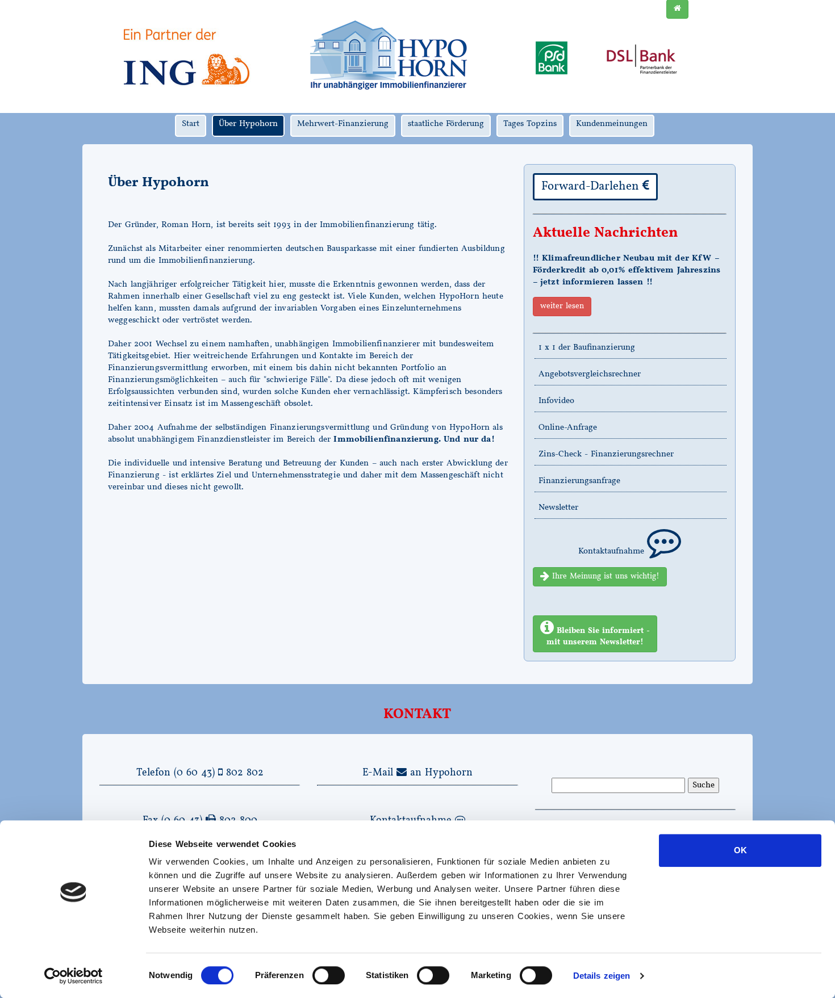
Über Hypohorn (248, 124)
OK (740, 850)
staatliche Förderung (446, 124)
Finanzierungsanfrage (579, 481)
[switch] (328, 975)
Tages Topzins (530, 124)
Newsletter (558, 508)
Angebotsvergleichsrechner (589, 374)
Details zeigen (601, 975)
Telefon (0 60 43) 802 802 (200, 773)
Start (190, 124)
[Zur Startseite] (388, 56)
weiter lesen (562, 306)
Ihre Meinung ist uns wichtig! (604, 576)
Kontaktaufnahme (612, 551)
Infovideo (556, 401)
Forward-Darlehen (591, 186)
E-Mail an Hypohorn (417, 773)
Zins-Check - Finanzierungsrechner (606, 454)
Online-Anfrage (567, 428)
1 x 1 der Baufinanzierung (586, 348)
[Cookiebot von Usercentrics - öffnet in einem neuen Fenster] (73, 975)
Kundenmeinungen (612, 124)
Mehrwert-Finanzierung (343, 124)
